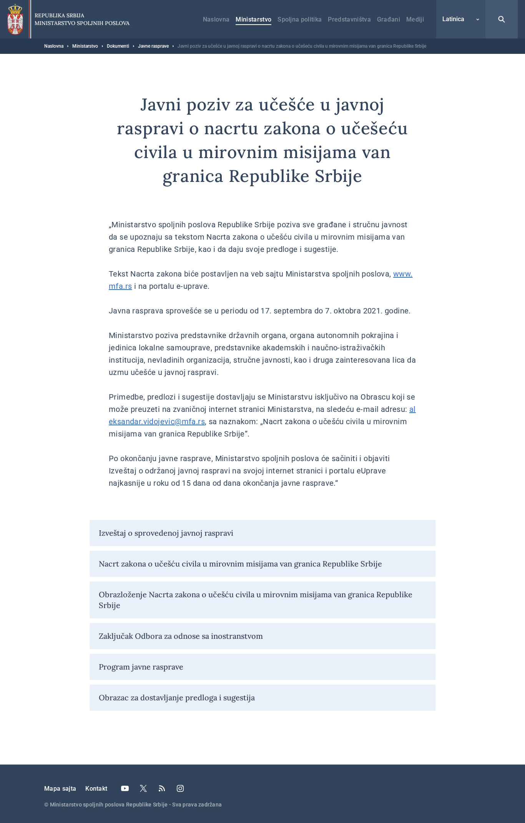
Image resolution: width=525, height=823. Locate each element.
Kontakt (96, 788)
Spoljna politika (299, 19)
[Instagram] (180, 788)
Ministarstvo (253, 19)
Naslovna (216, 19)
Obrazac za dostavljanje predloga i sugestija (177, 697)
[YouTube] (124, 788)
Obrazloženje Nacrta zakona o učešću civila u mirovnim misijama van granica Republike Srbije (255, 600)
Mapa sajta (60, 788)
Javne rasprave (153, 46)
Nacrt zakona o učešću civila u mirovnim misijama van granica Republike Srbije (240, 563)
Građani (388, 19)
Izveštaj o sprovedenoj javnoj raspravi (166, 533)
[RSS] (161, 788)
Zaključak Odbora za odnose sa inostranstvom (181, 636)
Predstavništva (349, 19)
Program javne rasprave (141, 666)
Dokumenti (118, 46)
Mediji (415, 19)
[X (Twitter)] (143, 788)
